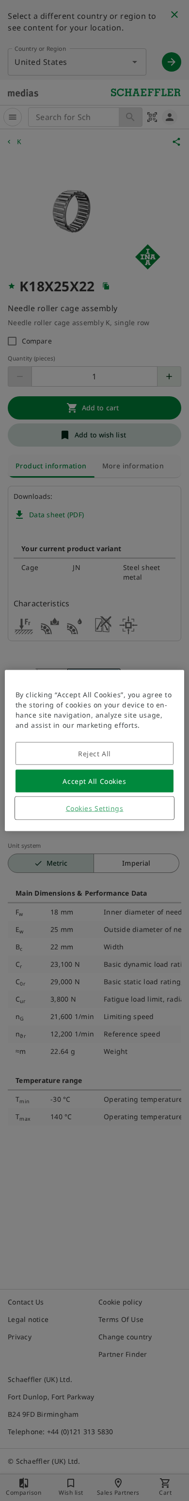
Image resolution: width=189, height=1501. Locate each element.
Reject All (94, 753)
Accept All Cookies (94, 781)
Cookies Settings (95, 808)
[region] (95, 750)
